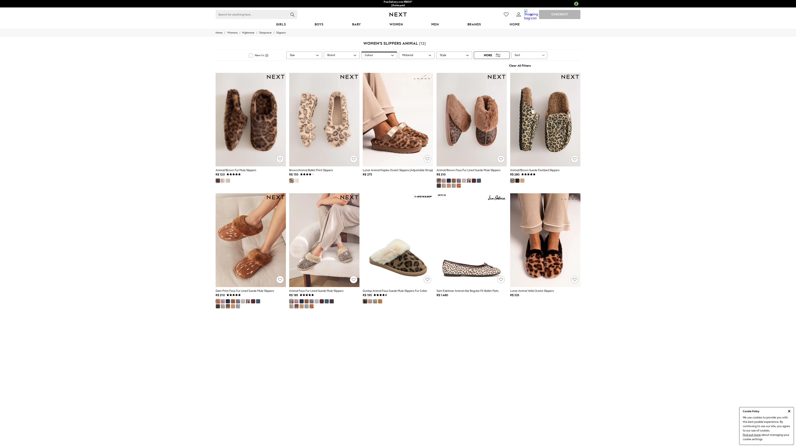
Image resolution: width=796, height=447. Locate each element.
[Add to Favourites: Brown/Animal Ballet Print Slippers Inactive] (353, 158)
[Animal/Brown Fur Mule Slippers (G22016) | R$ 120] (251, 119)
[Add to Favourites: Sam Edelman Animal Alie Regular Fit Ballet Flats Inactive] (501, 279)
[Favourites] (506, 14)
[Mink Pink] (444, 181)
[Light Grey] (464, 181)
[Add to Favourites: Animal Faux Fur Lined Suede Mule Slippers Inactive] (353, 279)
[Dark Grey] (454, 186)
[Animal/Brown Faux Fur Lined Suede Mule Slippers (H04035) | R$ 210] (472, 119)
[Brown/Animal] (291, 181)
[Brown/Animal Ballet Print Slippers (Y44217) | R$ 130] (324, 119)
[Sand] (522, 181)
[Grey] (296, 181)
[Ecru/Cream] (228, 181)
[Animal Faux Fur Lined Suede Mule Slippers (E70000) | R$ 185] (324, 240)
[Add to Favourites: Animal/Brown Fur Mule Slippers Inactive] (280, 158)
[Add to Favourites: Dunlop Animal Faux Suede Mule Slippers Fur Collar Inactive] (427, 279)
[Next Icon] (398, 14)
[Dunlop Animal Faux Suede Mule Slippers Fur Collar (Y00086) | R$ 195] (398, 240)
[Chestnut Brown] (454, 181)
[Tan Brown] (449, 186)
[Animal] (469, 181)
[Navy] (449, 181)
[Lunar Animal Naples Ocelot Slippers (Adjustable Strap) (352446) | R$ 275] (398, 119)
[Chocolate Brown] (439, 186)
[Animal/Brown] (218, 181)
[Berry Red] (474, 181)
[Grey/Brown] (444, 186)
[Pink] (223, 181)
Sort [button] (517, 55)
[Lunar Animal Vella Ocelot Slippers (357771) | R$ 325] (545, 240)
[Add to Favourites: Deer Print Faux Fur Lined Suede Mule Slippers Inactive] (280, 279)
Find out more (752, 435)
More (488, 55)
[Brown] (380, 301)
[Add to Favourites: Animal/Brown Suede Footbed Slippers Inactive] (574, 158)
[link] (518, 14)
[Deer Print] (459, 186)
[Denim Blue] (479, 181)
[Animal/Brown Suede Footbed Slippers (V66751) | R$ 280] (545, 119)
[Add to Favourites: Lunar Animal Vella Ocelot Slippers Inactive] (574, 279)
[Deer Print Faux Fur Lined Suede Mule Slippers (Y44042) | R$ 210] (251, 240)
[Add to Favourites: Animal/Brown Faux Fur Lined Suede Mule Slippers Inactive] (501, 158)
